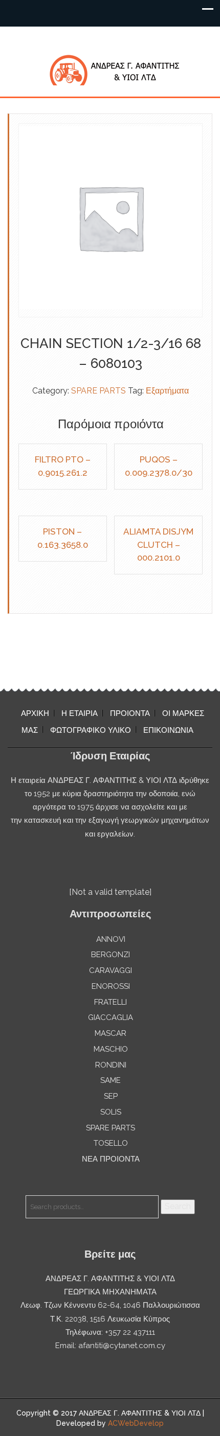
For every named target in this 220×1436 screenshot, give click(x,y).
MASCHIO (111, 1049)
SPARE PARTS (98, 391)
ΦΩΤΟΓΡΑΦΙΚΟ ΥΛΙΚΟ (90, 730)
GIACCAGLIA (110, 1017)
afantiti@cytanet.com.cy (121, 1345)
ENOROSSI (111, 986)
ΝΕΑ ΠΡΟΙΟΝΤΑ (111, 1159)
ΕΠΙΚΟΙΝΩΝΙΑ (168, 730)
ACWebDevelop (136, 1423)
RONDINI (110, 1065)
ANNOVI (110, 939)
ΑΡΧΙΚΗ (35, 713)
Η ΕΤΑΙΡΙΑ (79, 713)
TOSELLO (111, 1143)
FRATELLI (110, 1002)
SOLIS (110, 1112)
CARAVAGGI (110, 970)
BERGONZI (110, 954)
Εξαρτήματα (167, 391)
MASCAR (110, 1033)
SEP (111, 1096)
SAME (110, 1080)
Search (178, 1206)
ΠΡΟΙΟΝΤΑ (130, 713)
